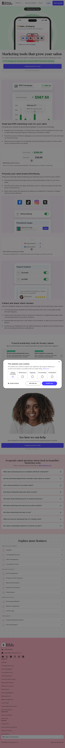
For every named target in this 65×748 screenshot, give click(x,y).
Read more (46, 369)
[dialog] (32, 374)
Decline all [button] (33, 383)
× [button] (59, 361)
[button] (13, 383)
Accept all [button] (49, 383)
